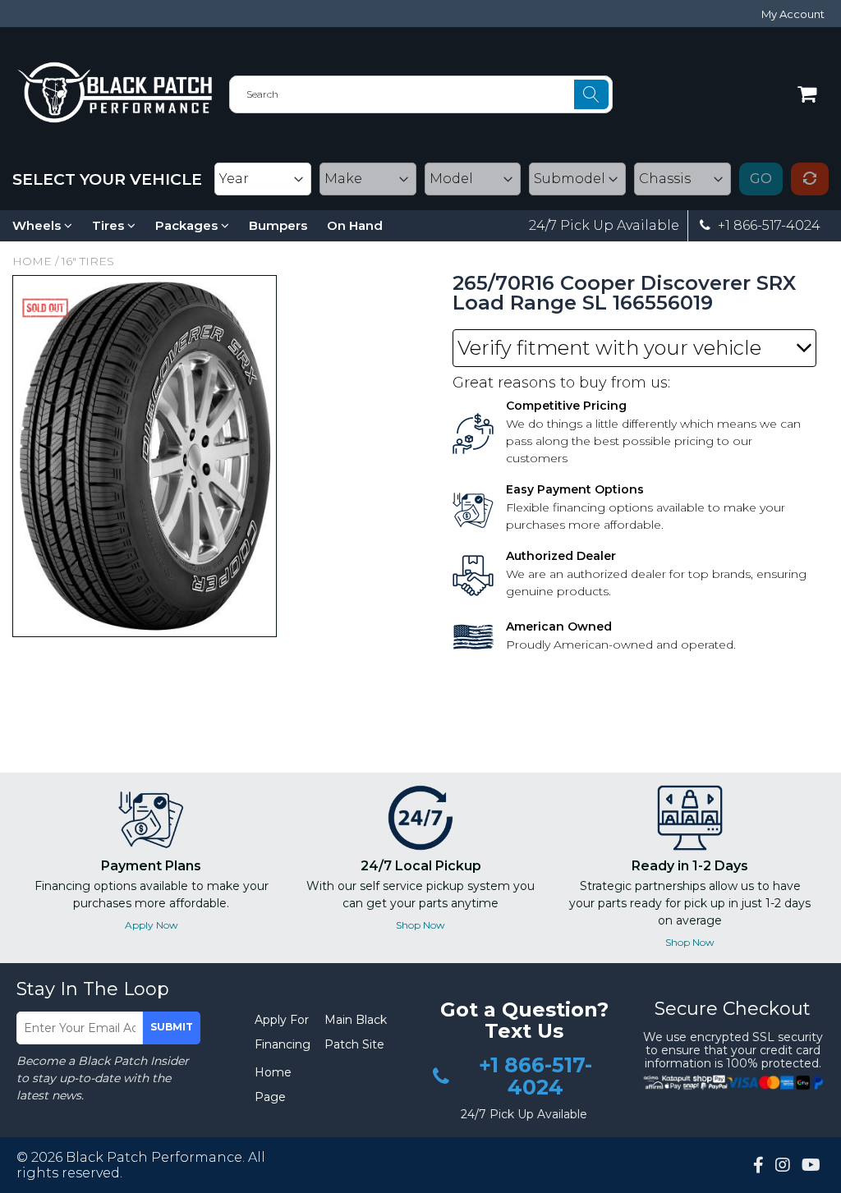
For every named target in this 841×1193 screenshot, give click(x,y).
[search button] (591, 94)
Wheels (38, 225)
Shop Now (420, 925)
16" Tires (88, 261)
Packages (188, 225)
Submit (171, 1027)
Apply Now (151, 925)
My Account (793, 14)
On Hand (355, 225)
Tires (109, 225)
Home (32, 261)
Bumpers (278, 225)
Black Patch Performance (154, 1157)
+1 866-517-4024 (767, 225)
